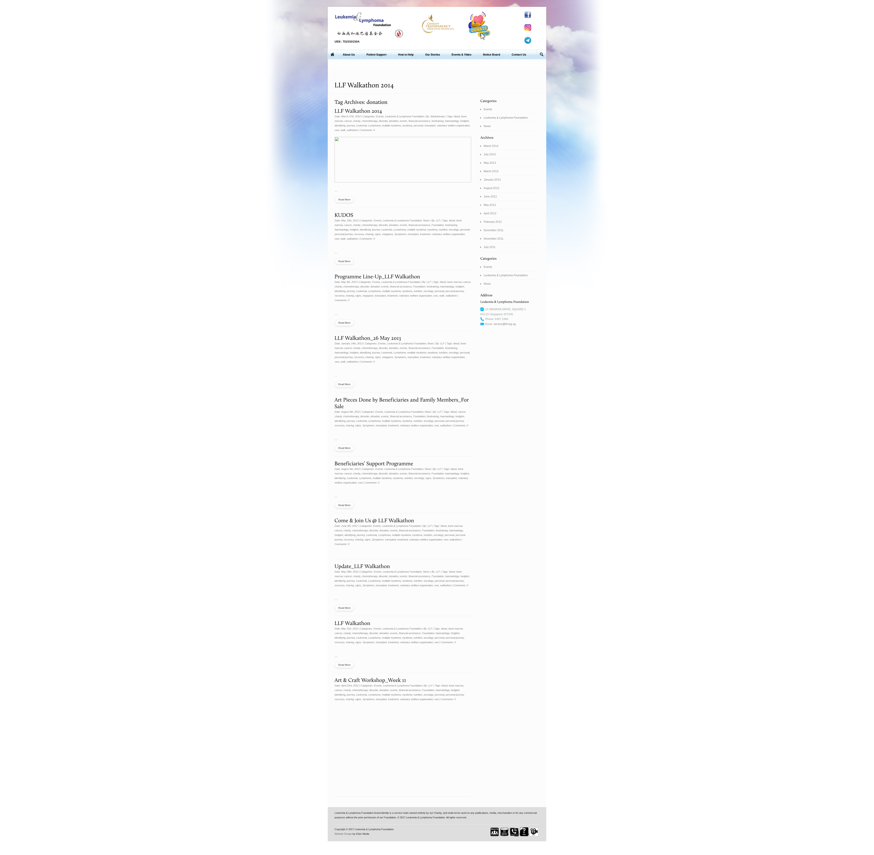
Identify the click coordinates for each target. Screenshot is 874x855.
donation (393, 121)
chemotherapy (369, 121)
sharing (369, 234)
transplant (429, 125)
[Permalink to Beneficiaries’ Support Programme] (374, 463)
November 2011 (493, 238)
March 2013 (491, 171)
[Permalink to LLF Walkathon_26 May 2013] (368, 338)
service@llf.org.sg (505, 324)
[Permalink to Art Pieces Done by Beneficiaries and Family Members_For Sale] (402, 402)
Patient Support (376, 54)
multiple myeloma (391, 125)
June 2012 (490, 196)
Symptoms (400, 234)
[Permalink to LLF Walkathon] (353, 623)
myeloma (407, 125)
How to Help (406, 54)
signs (378, 234)
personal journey (344, 234)
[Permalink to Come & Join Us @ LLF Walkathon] (374, 520)
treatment (425, 234)
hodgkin (464, 121)
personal (418, 125)
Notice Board (491, 54)
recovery (359, 234)
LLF (438, 220)
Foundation (438, 225)
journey (351, 125)
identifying (340, 125)
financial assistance (419, 121)
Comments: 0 (367, 130)
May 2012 (490, 205)
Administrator (437, 116)
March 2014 (491, 146)
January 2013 (492, 179)
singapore (387, 234)
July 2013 (490, 154)
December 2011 (493, 230)
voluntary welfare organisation (453, 125)
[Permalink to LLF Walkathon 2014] (358, 111)
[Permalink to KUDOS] (344, 214)
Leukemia (361, 125)
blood (457, 116)
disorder (383, 121)
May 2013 (490, 162)
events (403, 121)
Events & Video (461, 54)
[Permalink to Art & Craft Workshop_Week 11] (370, 680)
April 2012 (490, 213)
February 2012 (493, 221)
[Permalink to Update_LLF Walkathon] (362, 566)
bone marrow (454, 282)
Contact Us (519, 54)
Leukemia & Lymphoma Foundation (404, 116)
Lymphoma (374, 125)
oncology (454, 229)
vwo (337, 130)
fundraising (438, 121)
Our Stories (432, 54)
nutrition (443, 229)
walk (343, 130)
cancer (348, 121)
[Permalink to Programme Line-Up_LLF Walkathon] (377, 276)
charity (356, 121)
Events (380, 116)
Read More (344, 199)
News (426, 220)
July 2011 (489, 247)
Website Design (343, 833)
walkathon (352, 130)
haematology (452, 121)
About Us (349, 54)
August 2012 (491, 188)
